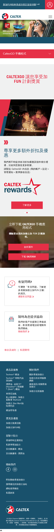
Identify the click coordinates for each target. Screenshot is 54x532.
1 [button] (25, 212)
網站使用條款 (12, 488)
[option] (27, 132)
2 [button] (27, 212)
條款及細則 (10, 350)
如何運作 (28, 247)
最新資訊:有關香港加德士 (38, 385)
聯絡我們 (22, 331)
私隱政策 (10, 493)
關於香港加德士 (36, 374)
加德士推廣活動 (13, 423)
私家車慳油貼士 (13, 444)
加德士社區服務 (36, 391)
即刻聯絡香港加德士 (15, 480)
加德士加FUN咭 (13, 427)
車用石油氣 (11, 393)
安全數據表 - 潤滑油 (15, 453)
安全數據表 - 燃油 (14, 449)
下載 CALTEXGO (28, 257)
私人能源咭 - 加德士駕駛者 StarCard (15, 398)
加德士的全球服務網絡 (37, 379)
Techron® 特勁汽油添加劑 (15, 379)
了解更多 (27, 205)
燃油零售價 (11, 410)
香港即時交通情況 (14, 440)
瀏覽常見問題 (25, 296)
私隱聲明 (24, 350)
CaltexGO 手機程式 (14, 53)
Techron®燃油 (12, 374)
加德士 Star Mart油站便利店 (15, 404)
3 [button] (29, 212)
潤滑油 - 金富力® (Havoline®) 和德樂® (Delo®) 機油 (15, 387)
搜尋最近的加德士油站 (16, 484)
